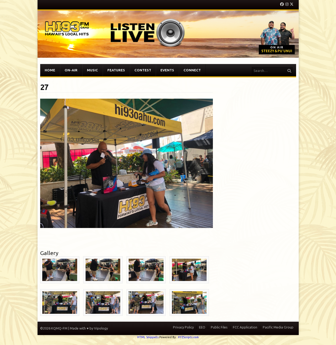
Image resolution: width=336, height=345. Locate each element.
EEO (202, 327)
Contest (142, 70)
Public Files (219, 327)
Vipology (101, 328)
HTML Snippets (148, 337)
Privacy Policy (183, 327)
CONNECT (192, 70)
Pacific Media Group (278, 327)
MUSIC (92, 70)
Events (167, 70)
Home (50, 70)
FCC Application (245, 327)
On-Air (71, 70)
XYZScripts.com (188, 337)
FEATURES (116, 70)
